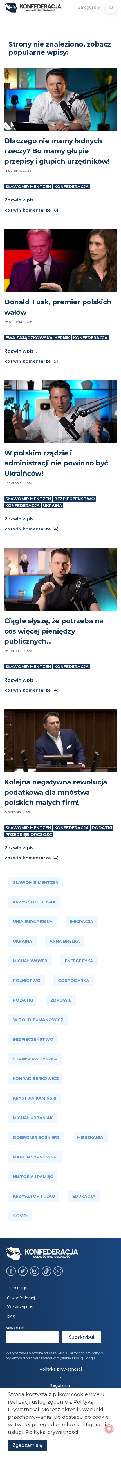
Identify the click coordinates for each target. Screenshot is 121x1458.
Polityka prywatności (60, 1369)
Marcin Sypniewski (35, 1157)
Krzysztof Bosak (34, 902)
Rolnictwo (27, 980)
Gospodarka (73, 980)
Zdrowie (60, 1000)
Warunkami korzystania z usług (58, 1358)
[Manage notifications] (109, 1428)
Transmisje (17, 1287)
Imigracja (81, 921)
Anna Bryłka (65, 941)
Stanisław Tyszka (35, 1058)
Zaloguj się (89, 7)
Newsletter (15, 1328)
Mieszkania (90, 1137)
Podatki (102, 828)
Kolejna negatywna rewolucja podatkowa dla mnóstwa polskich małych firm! (55, 792)
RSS (11, 1317)
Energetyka (79, 960)
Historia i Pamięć (33, 1176)
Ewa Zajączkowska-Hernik (37, 338)
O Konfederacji (21, 1298)
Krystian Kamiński (34, 1098)
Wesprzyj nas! (20, 1306)
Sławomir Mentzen (28, 187)
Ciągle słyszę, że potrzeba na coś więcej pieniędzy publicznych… (54, 631)
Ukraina (52, 505)
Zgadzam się (27, 1445)
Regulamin (60, 1385)
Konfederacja (71, 187)
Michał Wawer (30, 960)
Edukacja (83, 1196)
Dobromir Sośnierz (36, 1137)
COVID (20, 1215)
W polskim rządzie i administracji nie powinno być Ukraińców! (56, 463)
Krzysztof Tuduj (34, 1196)
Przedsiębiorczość (28, 834)
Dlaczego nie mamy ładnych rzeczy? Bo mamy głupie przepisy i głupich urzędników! (56, 151)
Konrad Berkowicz (36, 1078)
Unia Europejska (33, 921)
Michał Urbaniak (33, 1117)
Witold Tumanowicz (38, 1019)
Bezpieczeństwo (74, 499)
